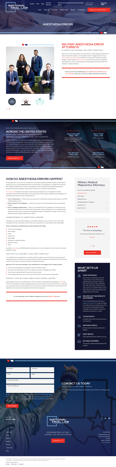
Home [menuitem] (39, 10)
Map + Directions (105, 442)
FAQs (37, 4)
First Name (10, 368)
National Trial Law (81, 60)
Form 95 (61, 282)
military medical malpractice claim (70, 58)
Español (32, 4)
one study (15, 248)
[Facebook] (102, 418)
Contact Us (56, 440)
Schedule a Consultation (97, 10)
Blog (42, 4)
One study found (10, 192)
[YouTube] (109, 418)
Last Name (34, 368)
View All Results (13, 158)
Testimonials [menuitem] (81, 10)
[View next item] (9, 109)
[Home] (17, 7)
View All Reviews (91, 252)
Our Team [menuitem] (54, 10)
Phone (9, 374)
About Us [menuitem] (46, 10)
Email (33, 374)
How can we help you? (13, 386)
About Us (8, 438)
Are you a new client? (12, 380)
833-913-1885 (104, 3)
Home (7, 435)
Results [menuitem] (73, 10)
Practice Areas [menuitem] (64, 10)
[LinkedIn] (105, 418)
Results (8, 444)
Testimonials (9, 448)
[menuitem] (92, 190)
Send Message (12, 406)
